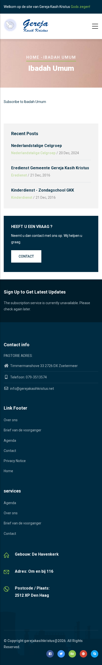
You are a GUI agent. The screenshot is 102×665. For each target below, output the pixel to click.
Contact (26, 256)
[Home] (26, 25)
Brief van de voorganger (22, 430)
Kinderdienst (21, 197)
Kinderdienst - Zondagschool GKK (42, 190)
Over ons (11, 420)
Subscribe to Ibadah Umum (25, 102)
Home (32, 57)
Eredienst (19, 175)
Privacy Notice (15, 461)
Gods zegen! (80, 7)
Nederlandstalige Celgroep (36, 145)
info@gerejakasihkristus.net (31, 389)
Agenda (10, 441)
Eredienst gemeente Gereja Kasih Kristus (50, 168)
